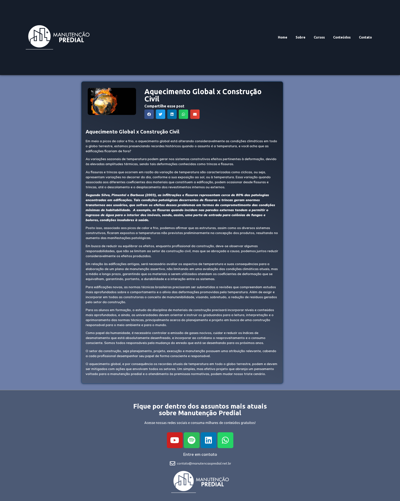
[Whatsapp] (225, 440)
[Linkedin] (208, 440)
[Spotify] (192, 440)
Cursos (319, 37)
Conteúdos (342, 37)
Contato (365, 37)
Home (282, 37)
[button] (149, 114)
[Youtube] (175, 440)
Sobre (300, 37)
